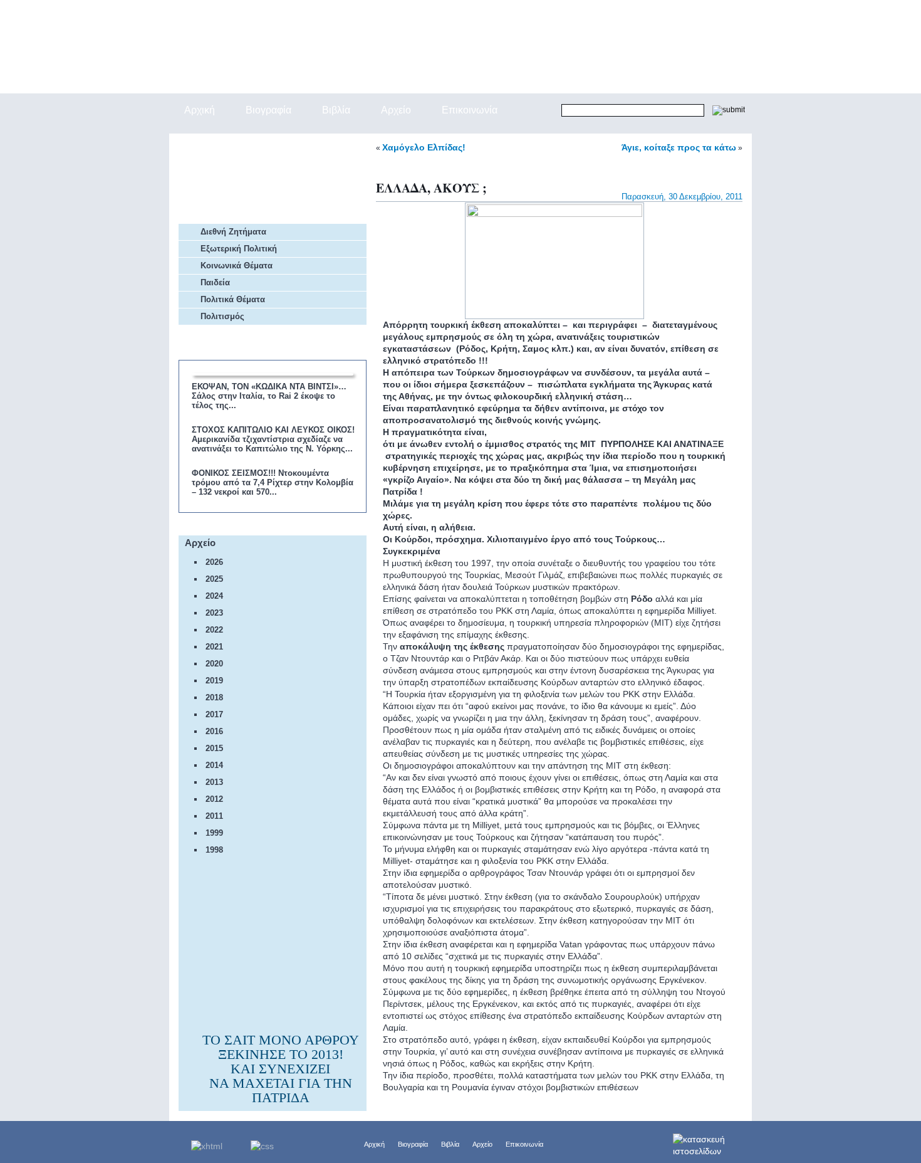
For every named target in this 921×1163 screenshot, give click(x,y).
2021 (214, 646)
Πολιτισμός (222, 316)
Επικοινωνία (524, 1144)
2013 (214, 782)
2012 (214, 799)
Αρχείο (482, 1144)
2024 (214, 596)
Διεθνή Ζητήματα (233, 231)
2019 (214, 680)
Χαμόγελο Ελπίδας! (424, 147)
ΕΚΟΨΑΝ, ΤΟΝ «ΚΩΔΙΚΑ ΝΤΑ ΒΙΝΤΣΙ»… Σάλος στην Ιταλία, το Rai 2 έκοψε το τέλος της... (269, 396)
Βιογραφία (413, 1144)
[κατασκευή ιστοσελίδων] (712, 1142)
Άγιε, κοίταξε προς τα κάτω (679, 147)
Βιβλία (450, 1144)
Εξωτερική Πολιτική (238, 248)
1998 (214, 850)
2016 (214, 731)
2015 (214, 748)
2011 (214, 816)
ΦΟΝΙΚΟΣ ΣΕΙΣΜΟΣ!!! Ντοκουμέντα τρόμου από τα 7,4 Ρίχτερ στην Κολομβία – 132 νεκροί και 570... (272, 482)
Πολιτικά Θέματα (232, 299)
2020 (214, 663)
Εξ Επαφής (226, 147)
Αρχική (374, 1144)
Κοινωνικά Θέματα (236, 265)
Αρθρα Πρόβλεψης (243, 179)
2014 (214, 765)
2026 (214, 562)
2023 (214, 613)
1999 (214, 833)
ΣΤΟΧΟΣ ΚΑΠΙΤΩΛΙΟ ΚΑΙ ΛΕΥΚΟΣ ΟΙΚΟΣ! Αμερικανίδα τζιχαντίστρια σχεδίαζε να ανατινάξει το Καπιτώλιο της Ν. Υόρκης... (273, 439)
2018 (214, 697)
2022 (214, 629)
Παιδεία (215, 282)
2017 (214, 714)
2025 (214, 579)
